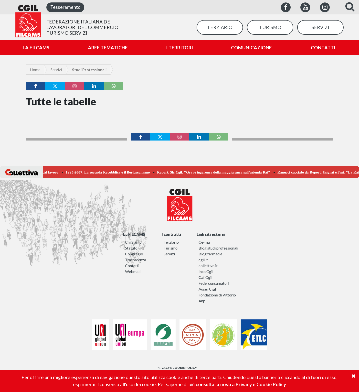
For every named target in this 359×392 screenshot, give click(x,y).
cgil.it (203, 259)
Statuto (131, 248)
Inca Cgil (206, 271)
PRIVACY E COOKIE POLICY (177, 368)
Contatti (132, 265)
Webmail (132, 271)
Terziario (171, 242)
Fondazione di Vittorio (217, 295)
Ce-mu (204, 242)
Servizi (56, 69)
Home (35, 69)
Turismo (171, 248)
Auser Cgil (207, 289)
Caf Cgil (205, 277)
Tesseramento (65, 7)
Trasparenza (135, 259)
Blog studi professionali (218, 248)
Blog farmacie (210, 253)
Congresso (134, 253)
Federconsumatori (214, 283)
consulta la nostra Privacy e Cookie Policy (241, 384)
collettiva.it (208, 265)
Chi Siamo (133, 242)
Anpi (202, 300)
